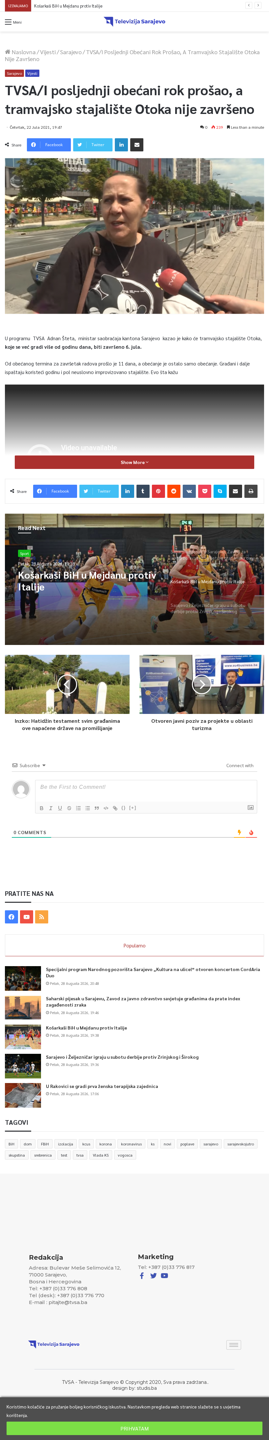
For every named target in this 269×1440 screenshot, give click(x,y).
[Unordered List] (87, 808)
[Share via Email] (136, 144)
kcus (86, 1143)
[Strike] (69, 808)
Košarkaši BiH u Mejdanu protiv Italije (86, 1027)
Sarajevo (71, 51)
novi (167, 1143)
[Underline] (60, 808)
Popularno (135, 945)
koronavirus (131, 1143)
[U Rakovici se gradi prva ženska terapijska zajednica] (23, 1095)
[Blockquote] (96, 808)
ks (153, 1143)
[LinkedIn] (121, 144)
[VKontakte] (189, 491)
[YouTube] (26, 916)
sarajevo (210, 1143)
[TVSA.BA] (134, 21)
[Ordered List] (78, 808)
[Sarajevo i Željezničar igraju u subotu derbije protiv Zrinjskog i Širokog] (23, 1066)
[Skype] (220, 491)
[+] (132, 807)
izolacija (65, 1143)
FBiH (45, 1143)
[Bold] (41, 808)
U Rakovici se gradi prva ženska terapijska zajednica (102, 1086)
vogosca (125, 1155)
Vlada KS (101, 1155)
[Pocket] (204, 491)
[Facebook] (11, 916)
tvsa (80, 1155)
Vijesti (48, 51)
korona (105, 1143)
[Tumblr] (143, 491)
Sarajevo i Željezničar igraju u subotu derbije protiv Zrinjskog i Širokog (98, 6)
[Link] (115, 808)
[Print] (251, 491)
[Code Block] (106, 808)
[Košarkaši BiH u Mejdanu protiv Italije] (23, 1037)
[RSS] (41, 916)
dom (28, 1143)
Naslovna (23, 51)
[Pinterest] (158, 491)
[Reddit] (173, 491)
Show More (133, 462)
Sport (24, 553)
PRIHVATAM (134, 1428)
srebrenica (43, 1155)
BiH (11, 1143)
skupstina (17, 1155)
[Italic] (50, 808)
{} (123, 807)
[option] (134, 579)
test (64, 1155)
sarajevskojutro (240, 1143)
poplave (187, 1143)
